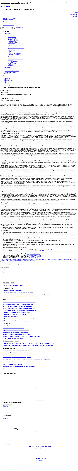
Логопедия (10, 55)
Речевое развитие (11, 43)
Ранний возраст (11, 65)
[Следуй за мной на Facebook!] (8, 27)
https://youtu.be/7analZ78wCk (46, 249)
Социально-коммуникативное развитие (16, 44)
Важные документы (12, 37)
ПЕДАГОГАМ (74, 15)
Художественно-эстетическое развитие (16, 48)
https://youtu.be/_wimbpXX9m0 (37, 256)
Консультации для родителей (14, 70)
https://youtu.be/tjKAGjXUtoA (35, 255)
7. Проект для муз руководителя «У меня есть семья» (14, 314)
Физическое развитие (12, 46)
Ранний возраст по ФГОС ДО (14, 42)
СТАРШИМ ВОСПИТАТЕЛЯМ (9, 24)
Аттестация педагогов (12, 35)
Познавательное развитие (13, 41)
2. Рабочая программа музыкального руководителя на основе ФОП (18, 304)
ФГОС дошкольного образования (15, 45)
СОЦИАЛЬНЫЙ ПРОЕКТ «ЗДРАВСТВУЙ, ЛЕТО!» (15, 338)
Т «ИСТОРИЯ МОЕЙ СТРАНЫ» (14, 290)
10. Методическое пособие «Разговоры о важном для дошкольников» (18, 320)
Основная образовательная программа (28, 260)
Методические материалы (13, 57)
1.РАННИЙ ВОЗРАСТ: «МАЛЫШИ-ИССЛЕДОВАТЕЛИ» (16, 325)
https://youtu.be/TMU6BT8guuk (33, 254)
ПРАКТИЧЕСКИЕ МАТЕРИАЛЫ (12, 49)
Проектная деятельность (13, 61)
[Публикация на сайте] (7, 413)
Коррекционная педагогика (13, 54)
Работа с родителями (12, 63)
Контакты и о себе (9, 80)
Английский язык (11, 50)
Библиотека (5, 20)
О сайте (7, 83)
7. (3, 338)
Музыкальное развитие (12, 39)
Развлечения (10, 64)
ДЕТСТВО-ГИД (7, 6)
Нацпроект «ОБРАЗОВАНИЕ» (9, 18)
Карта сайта (5, 21)
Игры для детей (11, 68)
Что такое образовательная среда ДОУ (8, 259)
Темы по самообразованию (8, 25)
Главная (76, 13)
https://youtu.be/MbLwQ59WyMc (40, 253)
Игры (9, 52)
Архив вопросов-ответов (13, 34)
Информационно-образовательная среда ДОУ (26, 259)
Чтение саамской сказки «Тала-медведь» (9, 262)
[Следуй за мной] (19, 27)
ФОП (76, 12)
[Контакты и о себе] (7, 280)
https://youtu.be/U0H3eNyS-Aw (39, 250)
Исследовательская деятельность (14, 53)
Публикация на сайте (73, 14)
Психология (10, 62)
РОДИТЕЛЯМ (74, 16)
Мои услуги (7, 82)
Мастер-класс (10, 56)
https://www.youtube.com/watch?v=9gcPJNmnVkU (64, 251)
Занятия (9, 51)
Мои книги (5, 22)
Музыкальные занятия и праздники (15, 59)
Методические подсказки (8, 19)
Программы (10, 60)
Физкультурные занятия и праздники (15, 66)
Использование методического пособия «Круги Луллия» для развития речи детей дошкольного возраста (22, 264)
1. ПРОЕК (5, 290)
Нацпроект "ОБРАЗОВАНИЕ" (14, 40)
